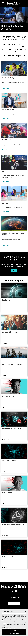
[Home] (13, 3)
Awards (4, 343)
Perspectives (6, 439)
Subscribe (14, 603)
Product (4, 311)
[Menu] (3, 3)
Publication (5, 375)
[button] (24, 3)
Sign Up (14, 270)
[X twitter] (12, 591)
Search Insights (14, 578)
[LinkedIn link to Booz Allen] (16, 591)
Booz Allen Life (6, 407)
